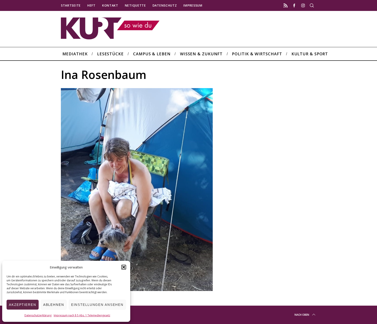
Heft (91, 5)
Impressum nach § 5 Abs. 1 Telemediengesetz (82, 315)
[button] (124, 267)
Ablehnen (53, 305)
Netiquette (135, 5)
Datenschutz (165, 5)
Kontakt (110, 5)
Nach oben (302, 315)
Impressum (192, 5)
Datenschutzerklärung (37, 315)
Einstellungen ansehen (97, 305)
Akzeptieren (22, 305)
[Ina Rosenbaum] (137, 289)
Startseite (71, 5)
